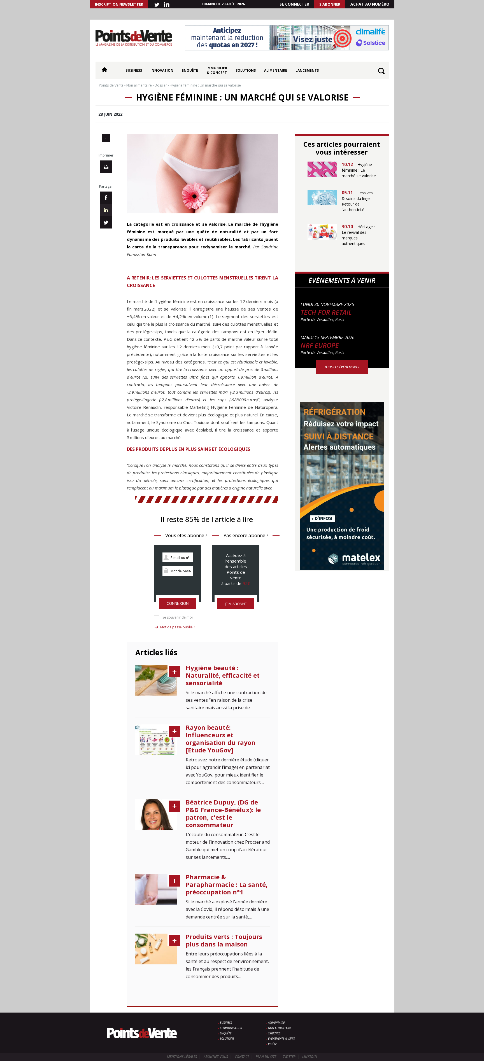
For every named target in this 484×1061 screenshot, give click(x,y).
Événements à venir (281, 1039)
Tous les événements (341, 367)
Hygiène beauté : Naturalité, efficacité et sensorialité (223, 675)
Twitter (289, 1056)
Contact (242, 1056)
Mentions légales (182, 1056)
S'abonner (329, 4)
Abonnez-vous (216, 1056)
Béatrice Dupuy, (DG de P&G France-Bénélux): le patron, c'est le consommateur (223, 813)
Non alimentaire (279, 1028)
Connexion (178, 603)
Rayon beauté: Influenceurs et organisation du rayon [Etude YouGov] (220, 738)
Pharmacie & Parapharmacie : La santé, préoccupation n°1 (226, 884)
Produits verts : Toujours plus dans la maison (224, 940)
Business (133, 70)
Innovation (161, 70)
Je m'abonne (236, 603)
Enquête (190, 70)
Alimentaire (275, 70)
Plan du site (266, 1056)
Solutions (246, 70)
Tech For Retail (326, 312)
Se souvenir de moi (177, 617)
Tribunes (274, 1033)
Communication (231, 1028)
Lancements (307, 70)
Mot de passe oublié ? (177, 627)
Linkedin (309, 1056)
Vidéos (272, 1044)
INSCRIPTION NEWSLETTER (119, 4)
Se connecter (294, 4)
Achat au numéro (369, 4)
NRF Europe (320, 345)
